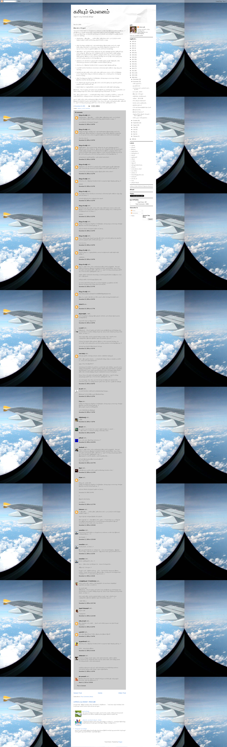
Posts (133, 210)
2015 (133, 64)
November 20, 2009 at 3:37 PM (87, 286)
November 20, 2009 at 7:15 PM (87, 412)
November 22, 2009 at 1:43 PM (87, 671)
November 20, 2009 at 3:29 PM (87, 140)
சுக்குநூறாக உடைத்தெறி (81, 728)
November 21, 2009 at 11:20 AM (87, 616)
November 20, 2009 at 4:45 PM (87, 348)
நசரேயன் (81, 438)
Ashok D (81, 304)
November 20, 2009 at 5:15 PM (87, 396)
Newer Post (78, 693)
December (136, 79)
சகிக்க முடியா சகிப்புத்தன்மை (140, 117)
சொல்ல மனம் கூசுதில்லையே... (140, 103)
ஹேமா (80, 468)
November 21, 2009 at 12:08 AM (87, 525)
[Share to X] (95, 106)
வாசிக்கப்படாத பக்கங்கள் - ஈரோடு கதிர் (85, 702)
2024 (133, 43)
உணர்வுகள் (133, 176)
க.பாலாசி (81, 328)
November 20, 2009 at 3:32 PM (87, 200)
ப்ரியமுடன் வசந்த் (83, 115)
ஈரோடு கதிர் (142, 27)
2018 (133, 57)
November (136, 81)
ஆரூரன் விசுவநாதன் (84, 608)
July (134, 127)
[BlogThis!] (94, 106)
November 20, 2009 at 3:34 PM (87, 245)
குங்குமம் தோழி (135, 182)
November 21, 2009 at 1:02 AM (87, 553)
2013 (133, 68)
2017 (133, 59)
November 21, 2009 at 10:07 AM (87, 603)
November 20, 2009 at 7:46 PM (87, 421)
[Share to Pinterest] (99, 106)
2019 (133, 55)
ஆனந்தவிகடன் (135, 153)
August (135, 125)
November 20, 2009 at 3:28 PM (87, 124)
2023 (133, 46)
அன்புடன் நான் (82, 621)
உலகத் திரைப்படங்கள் (136, 169)
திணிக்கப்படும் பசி (137, 105)
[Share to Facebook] (97, 106)
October (135, 120)
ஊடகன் (81, 388)
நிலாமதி (81, 426)
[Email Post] (89, 106)
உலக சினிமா (134, 170)
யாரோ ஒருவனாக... (137, 83)
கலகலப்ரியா (82, 530)
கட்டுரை (133, 161)
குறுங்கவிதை (134, 151)
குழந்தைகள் (134, 157)
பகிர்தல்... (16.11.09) (138, 98)
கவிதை (133, 145)
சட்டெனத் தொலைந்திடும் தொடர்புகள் (142, 107)
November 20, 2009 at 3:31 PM (87, 173)
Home (100, 693)
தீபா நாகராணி (82, 676)
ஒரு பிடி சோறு (85, 711)
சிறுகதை (145, 186)
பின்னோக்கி (82, 655)
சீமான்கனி (81, 447)
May (134, 131)
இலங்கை (133, 149)
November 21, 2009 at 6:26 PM (87, 627)
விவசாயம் (150, 186)
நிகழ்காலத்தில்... (83, 313)
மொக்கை (88, 108)
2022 (133, 48)
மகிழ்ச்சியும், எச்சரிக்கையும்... (140, 96)
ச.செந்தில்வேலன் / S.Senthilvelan (87, 581)
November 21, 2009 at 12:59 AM (87, 539)
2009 (133, 77)
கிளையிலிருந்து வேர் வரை (137, 174)
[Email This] (92, 106)
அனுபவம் (133, 163)
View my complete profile (136, 35)
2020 (133, 52)
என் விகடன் (134, 178)
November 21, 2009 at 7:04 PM (87, 636)
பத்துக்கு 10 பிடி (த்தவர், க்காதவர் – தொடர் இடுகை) (141, 114)
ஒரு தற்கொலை (136, 85)
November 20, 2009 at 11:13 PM (87, 472)
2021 (133, 50)
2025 (133, 41)
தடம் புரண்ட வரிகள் (137, 91)
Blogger (120, 742)
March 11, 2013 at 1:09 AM (86, 682)
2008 (133, 139)
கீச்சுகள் (133, 147)
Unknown (81, 509)
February (135, 136)
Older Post (122, 693)
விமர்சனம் (140, 186)
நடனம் (83, 108)
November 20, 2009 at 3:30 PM (87, 159)
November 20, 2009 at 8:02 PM (87, 432)
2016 (133, 61)
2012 (133, 70)
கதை (132, 180)
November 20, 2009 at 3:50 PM (87, 299)
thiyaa (80, 477)
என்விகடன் (134, 172)
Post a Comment (81, 685)
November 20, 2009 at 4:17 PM (87, 308)
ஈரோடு (133, 159)
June (134, 129)
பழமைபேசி (81, 632)
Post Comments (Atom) (87, 696)
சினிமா (79, 108)
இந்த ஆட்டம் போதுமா (138, 94)
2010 (133, 75)
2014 (133, 66)
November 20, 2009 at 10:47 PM (87, 463)
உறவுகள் (133, 155)
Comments (135, 213)
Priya (80, 401)
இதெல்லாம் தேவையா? (138, 112)
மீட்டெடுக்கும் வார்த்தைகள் (139, 100)
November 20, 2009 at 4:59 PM (87, 383)
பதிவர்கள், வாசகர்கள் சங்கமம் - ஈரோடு (91, 720)
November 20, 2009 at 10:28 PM (87, 442)
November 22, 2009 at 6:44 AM (87, 650)
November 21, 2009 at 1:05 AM (87, 576)
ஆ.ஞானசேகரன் (83, 641)
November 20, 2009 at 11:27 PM (87, 504)
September (136, 122)
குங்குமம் (133, 167)
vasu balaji (82, 353)
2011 (133, 73)
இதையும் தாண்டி (137, 109)
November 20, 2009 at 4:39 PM (87, 323)
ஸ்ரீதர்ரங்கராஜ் (82, 417)
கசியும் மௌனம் (92, 12)
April (134, 134)
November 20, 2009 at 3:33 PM (87, 230)
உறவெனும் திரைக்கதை (136, 165)
